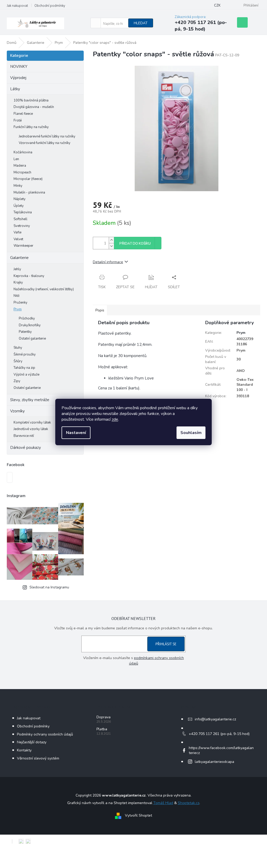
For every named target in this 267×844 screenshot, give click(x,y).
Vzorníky (17, 411)
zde (115, 419)
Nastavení (76, 433)
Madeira (20, 165)
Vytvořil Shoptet (138, 815)
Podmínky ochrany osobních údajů (45, 734)
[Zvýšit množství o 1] (111, 240)
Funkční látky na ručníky (31, 127)
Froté (18, 120)
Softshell (20, 219)
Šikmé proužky (25, 354)
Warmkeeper (23, 245)
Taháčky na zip (24, 367)
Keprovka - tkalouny (29, 276)
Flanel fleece (23, 113)
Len (16, 159)
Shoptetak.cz (188, 802)
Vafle (17, 232)
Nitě (17, 295)
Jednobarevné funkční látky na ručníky (47, 136)
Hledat (141, 23)
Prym (18, 309)
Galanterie (19, 257)
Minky (18, 185)
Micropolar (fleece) (28, 179)
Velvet (18, 239)
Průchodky (27, 318)
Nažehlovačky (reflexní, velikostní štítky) (44, 289)
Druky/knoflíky (30, 325)
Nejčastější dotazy (31, 742)
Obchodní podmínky (49, 5)
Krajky (18, 282)
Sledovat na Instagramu (49, 587)
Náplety (20, 199)
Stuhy (18, 347)
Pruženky (20, 302)
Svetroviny (22, 226)
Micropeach (22, 172)
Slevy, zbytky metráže (29, 399)
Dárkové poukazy (25, 447)
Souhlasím (191, 433)
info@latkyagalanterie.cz (215, 719)
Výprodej (18, 77)
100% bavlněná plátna (31, 100)
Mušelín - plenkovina (29, 192)
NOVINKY (18, 66)
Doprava (103, 717)
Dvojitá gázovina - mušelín (34, 107)
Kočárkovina (23, 152)
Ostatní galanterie (32, 338)
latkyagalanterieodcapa (214, 761)
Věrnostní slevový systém (38, 758)
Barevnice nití (24, 435)
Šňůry (18, 361)
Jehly (17, 269)
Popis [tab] (99, 310)
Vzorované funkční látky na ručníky (44, 143)
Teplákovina (23, 212)
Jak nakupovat (17, 5)
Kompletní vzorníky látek (32, 422)
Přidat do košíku (135, 243)
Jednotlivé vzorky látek (31, 429)
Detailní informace (108, 262)
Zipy (17, 381)
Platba (101, 729)
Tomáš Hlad (163, 802)
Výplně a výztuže (26, 374)
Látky (15, 89)
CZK (217, 5)
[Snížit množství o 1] (111, 246)
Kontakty (24, 750)
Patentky (25, 331)
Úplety (19, 205)
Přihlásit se (166, 644)
